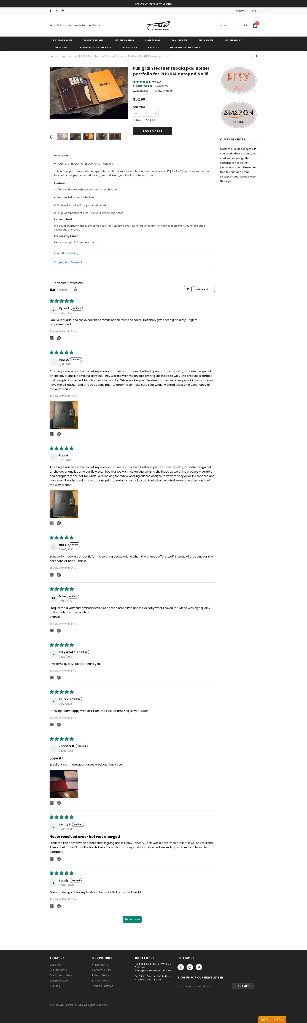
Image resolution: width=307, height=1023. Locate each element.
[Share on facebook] (52, 339)
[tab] (132, 155)
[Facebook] (52, 11)
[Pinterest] (64, 11)
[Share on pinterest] (59, 338)
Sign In (253, 10)
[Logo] (159, 25)
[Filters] (188, 289)
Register (240, 10)
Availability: (140, 91)
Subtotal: (139, 120)
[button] (141, 82)
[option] (89, 93)
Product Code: (142, 86)
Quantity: (139, 107)
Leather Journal (70, 56)
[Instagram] (58, 11)
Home (53, 56)
